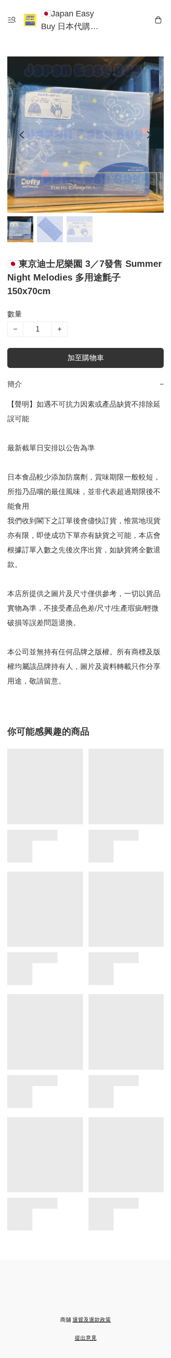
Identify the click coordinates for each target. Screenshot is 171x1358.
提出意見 (86, 1338)
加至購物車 (85, 358)
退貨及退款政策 (92, 1320)
